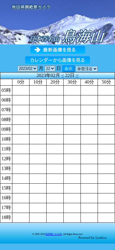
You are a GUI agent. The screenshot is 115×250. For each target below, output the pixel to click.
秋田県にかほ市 (53, 234)
